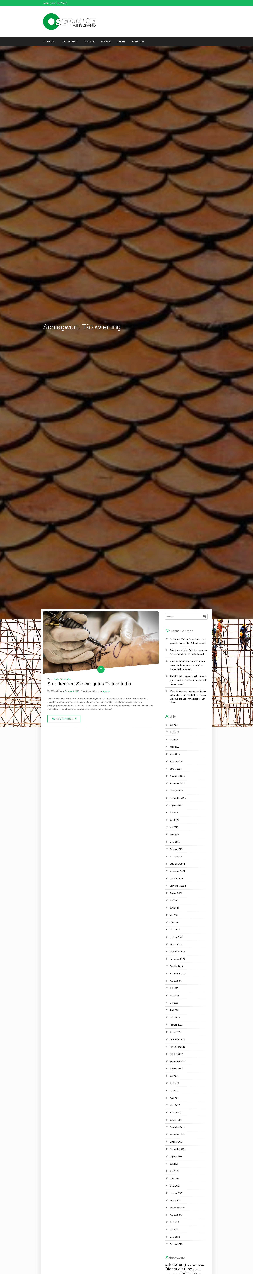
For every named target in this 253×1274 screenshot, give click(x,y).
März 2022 (175, 1105)
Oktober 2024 (176, 878)
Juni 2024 (174, 907)
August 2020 (176, 1215)
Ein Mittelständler (62, 679)
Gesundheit (70, 41)
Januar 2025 (176, 856)
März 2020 (175, 1237)
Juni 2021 (174, 1171)
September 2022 (178, 1061)
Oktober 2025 (176, 790)
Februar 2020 (176, 1244)
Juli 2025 (174, 812)
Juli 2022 (174, 1076)
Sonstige (138, 41)
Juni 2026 (174, 732)
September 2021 (178, 1149)
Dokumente (197, 1270)
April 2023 (174, 1010)
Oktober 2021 (176, 1142)
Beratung (177, 1264)
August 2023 (176, 981)
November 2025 (177, 783)
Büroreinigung (200, 1265)
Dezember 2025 (177, 776)
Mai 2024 (174, 915)
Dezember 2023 (177, 951)
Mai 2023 (174, 1003)
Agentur (49, 41)
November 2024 (177, 871)
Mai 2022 (174, 1090)
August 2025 (176, 805)
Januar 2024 (176, 944)
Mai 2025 (174, 827)
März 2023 (175, 1017)
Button (188, 1265)
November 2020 (177, 1207)
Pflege (106, 41)
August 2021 (176, 1156)
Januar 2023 (176, 1032)
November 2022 (177, 1046)
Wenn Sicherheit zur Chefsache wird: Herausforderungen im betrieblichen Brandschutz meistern (187, 665)
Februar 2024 (176, 937)
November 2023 (177, 959)
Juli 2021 (174, 1164)
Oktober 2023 (176, 966)
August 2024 (176, 893)
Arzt (166, 1265)
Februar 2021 (176, 1193)
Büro (193, 1265)
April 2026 (174, 747)
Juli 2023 (174, 988)
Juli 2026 (174, 725)
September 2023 (178, 973)
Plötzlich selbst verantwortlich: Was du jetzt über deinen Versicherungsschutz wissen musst (188, 680)
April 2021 (174, 1178)
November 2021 (177, 1134)
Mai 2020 (174, 1229)
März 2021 (175, 1185)
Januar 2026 (176, 769)
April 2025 (174, 834)
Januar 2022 (176, 1120)
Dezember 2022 (177, 1039)
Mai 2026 (174, 739)
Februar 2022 (176, 1112)
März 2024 (175, 929)
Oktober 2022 (176, 1054)
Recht (121, 41)
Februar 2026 (176, 761)
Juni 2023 (174, 995)
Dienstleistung (178, 1269)
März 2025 (175, 842)
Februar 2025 (176, 849)
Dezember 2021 (177, 1127)
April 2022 (174, 1098)
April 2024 (174, 922)
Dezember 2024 (177, 864)
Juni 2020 (174, 1222)
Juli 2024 (174, 900)
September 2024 (178, 886)
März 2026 (175, 754)
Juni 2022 (174, 1083)
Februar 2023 (176, 1025)
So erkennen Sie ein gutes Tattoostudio (89, 683)
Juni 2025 (174, 820)
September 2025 (178, 798)
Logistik (89, 41)
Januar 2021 (176, 1200)
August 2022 (176, 1068)
